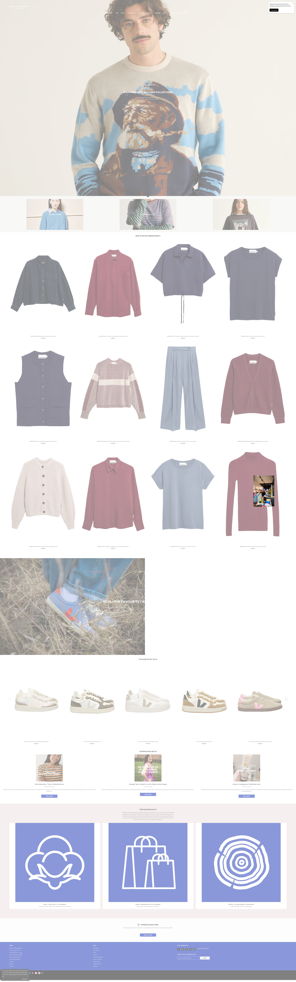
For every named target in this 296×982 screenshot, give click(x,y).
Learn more (274, 10)
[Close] (293, 477)
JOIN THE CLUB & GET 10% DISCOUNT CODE (285, 501)
